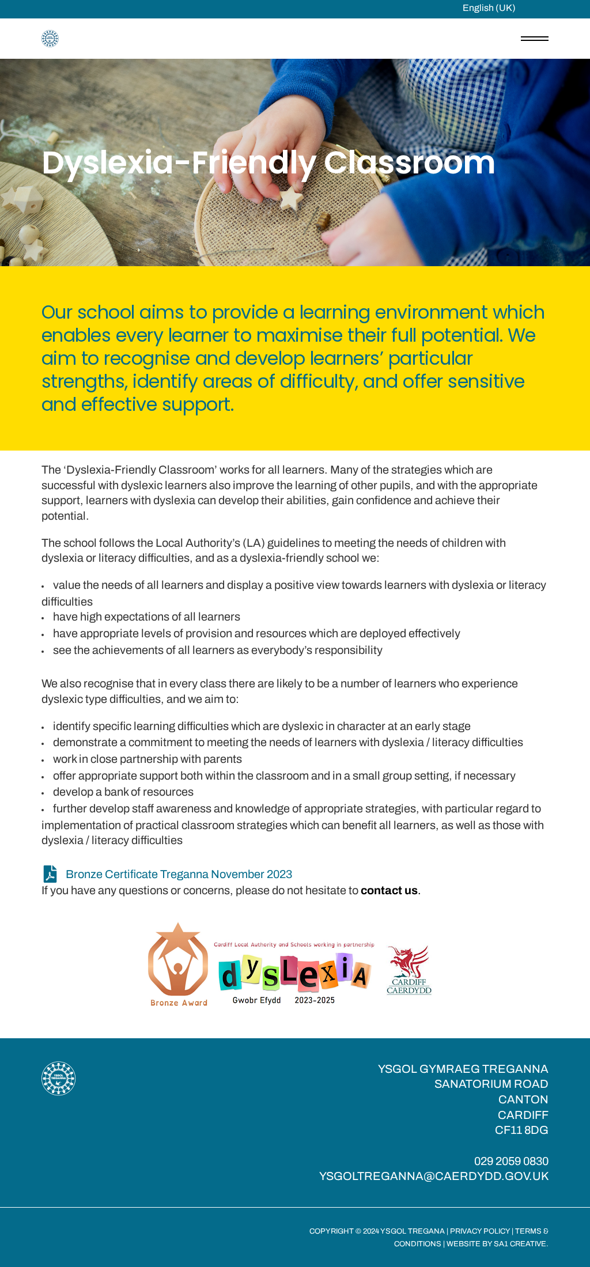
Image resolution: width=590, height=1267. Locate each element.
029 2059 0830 (511, 1161)
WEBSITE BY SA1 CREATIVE (496, 1244)
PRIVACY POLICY (480, 1231)
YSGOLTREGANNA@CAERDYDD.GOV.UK (434, 1176)
